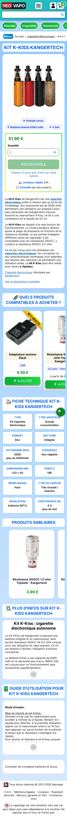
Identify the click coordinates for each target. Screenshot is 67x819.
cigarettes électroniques (20, 253)
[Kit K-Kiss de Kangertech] (33, 85)
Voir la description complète (22, 281)
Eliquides (9, 25)
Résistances (50, 25)
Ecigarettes (29, 25)
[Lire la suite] (33, 674)
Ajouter (24, 381)
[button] (60, 412)
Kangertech (12, 275)
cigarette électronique (40, 36)
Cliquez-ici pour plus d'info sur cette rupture (33, 174)
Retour (8, 36)
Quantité (13, 145)
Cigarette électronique (19, 272)
